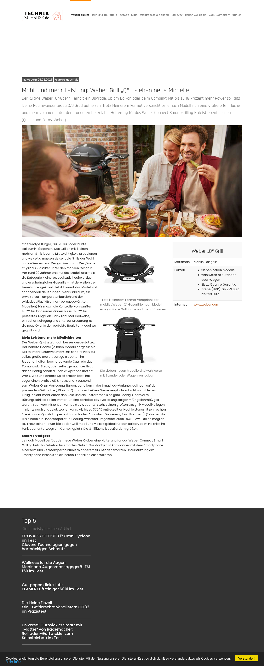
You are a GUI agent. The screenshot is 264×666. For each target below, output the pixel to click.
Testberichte (80, 15)
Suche (236, 15)
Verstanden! (246, 658)
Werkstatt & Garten (154, 15)
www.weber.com (206, 304)
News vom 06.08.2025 (37, 80)
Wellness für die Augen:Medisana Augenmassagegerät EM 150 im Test (56, 567)
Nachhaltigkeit (219, 15)
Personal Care (195, 15)
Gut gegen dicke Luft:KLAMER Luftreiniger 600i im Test (52, 587)
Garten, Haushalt (66, 80)
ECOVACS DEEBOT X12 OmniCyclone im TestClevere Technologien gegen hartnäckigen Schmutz (56, 542)
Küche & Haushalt (104, 15)
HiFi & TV (176, 15)
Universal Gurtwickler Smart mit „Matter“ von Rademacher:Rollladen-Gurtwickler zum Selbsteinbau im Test (52, 631)
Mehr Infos (13, 661)
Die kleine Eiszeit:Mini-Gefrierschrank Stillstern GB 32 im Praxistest (55, 607)
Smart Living (129, 15)
